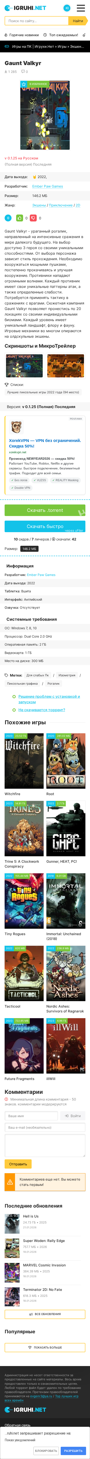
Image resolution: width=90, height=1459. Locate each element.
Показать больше (48, 1347)
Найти (78, 21)
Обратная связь (17, 1425)
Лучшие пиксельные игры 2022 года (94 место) (43, 392)
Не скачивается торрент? (41, 709)
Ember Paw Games (47, 186)
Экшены (77, 46)
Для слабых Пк (38, 675)
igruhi (30, 8)
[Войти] (67, 8)
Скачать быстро (55, 528)
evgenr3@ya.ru (41, 1396)
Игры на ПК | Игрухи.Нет (33, 46)
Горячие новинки (24, 35)
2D (78, 205)
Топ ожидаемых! (63, 35)
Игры (62, 46)
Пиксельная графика (22, 683)
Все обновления (48, 1314)
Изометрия (67, 675)
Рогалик (54, 683)
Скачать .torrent (45, 510)
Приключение (61, 205)
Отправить (18, 1164)
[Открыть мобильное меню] (80, 8)
